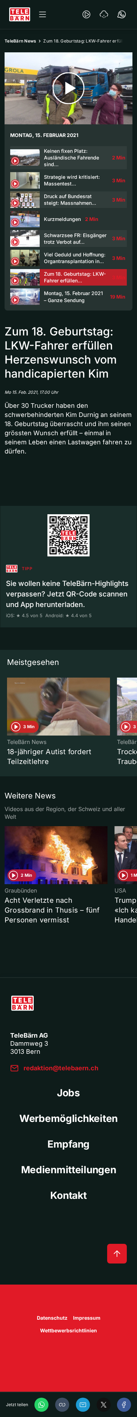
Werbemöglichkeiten (68, 1118)
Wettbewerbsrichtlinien (68, 1330)
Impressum (86, 1318)
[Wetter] (104, 14)
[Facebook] (124, 1405)
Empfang (68, 1144)
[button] (62, 1405)
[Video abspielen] (68, 88)
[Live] (86, 14)
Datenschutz (52, 1318)
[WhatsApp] (41, 1405)
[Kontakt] (121, 14)
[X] (104, 1405)
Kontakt (68, 1195)
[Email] (83, 1405)
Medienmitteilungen (68, 1170)
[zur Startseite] (19, 14)
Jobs (68, 1093)
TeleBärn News (20, 41)
